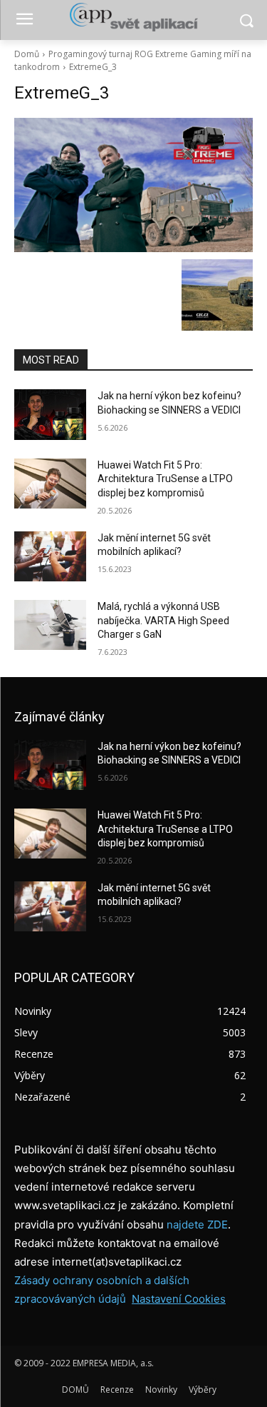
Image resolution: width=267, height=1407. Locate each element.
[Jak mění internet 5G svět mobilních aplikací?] (50, 556)
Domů (26, 54)
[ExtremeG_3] (133, 185)
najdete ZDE (197, 1224)
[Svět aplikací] (133, 17)
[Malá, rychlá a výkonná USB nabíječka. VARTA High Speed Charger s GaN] (50, 625)
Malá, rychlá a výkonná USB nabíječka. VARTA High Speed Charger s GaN (163, 620)
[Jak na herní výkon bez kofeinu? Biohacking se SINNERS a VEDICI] (50, 414)
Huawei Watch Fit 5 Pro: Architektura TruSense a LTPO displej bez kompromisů (165, 479)
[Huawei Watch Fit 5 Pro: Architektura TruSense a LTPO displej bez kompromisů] (50, 484)
